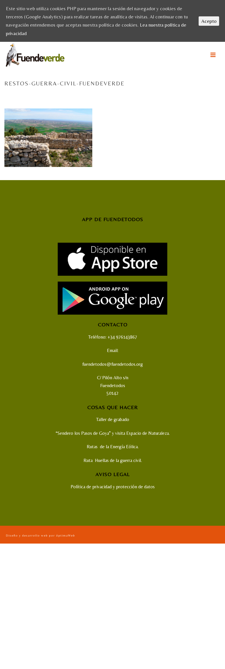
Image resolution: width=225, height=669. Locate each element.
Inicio (145, 95)
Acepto (209, 21)
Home (132, 95)
